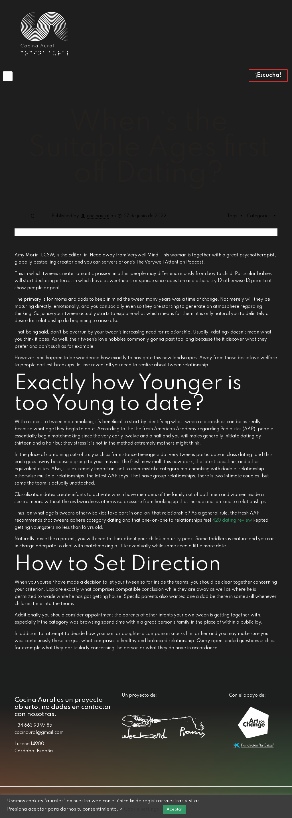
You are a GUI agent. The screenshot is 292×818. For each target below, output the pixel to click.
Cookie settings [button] (141, 809)
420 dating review (232, 520)
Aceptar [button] (174, 809)
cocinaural (98, 216)
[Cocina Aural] (44, 34)
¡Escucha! (268, 75)
